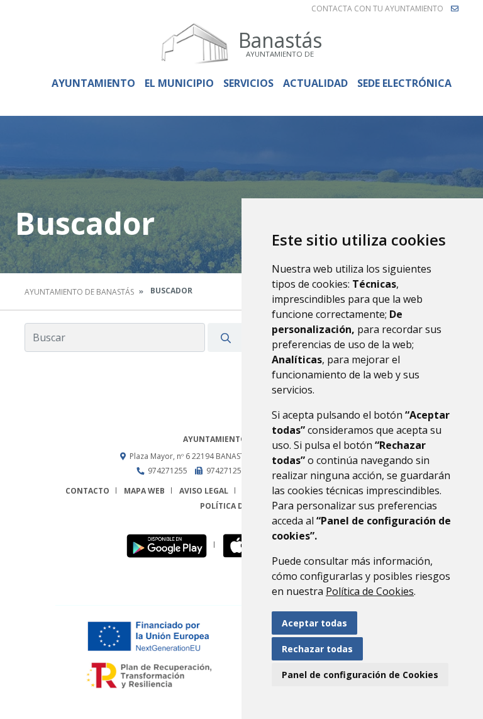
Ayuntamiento (93, 83)
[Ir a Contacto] (454, 9)
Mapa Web (144, 490)
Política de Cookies (370, 591)
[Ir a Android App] (170, 545)
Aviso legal (203, 490)
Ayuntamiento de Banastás (79, 291)
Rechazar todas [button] (317, 649)
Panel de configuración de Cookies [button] (360, 675)
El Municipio (179, 83)
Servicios (248, 83)
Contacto (87, 490)
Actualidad (315, 83)
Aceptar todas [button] (314, 623)
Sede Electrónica (404, 83)
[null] (226, 337)
